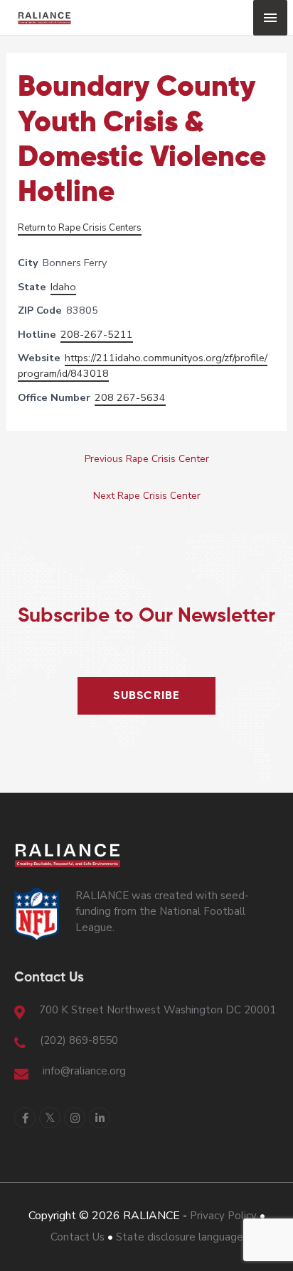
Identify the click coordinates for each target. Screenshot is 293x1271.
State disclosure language (179, 1237)
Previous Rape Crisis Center (147, 459)
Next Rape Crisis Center (147, 495)
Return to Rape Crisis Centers (80, 227)
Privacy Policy (223, 1216)
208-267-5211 (96, 334)
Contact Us (77, 1237)
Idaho (63, 287)
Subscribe (146, 696)
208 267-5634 (130, 397)
